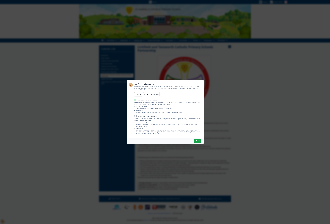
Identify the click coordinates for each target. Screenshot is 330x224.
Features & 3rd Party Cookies (147, 116)
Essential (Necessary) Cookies (148, 100)
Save (198, 141)
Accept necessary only (151, 94)
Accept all (138, 94)
